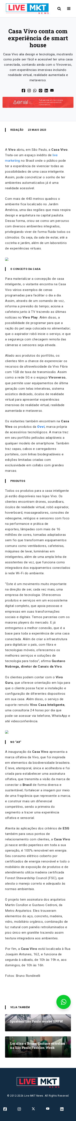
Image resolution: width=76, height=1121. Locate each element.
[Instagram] (19, 1108)
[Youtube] (48, 1108)
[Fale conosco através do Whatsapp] (63, 1002)
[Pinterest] (41, 90)
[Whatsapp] (35, 90)
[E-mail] (52, 90)
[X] (29, 90)
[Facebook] (24, 90)
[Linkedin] (62, 1108)
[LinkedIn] (46, 90)
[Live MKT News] (26, 8)
